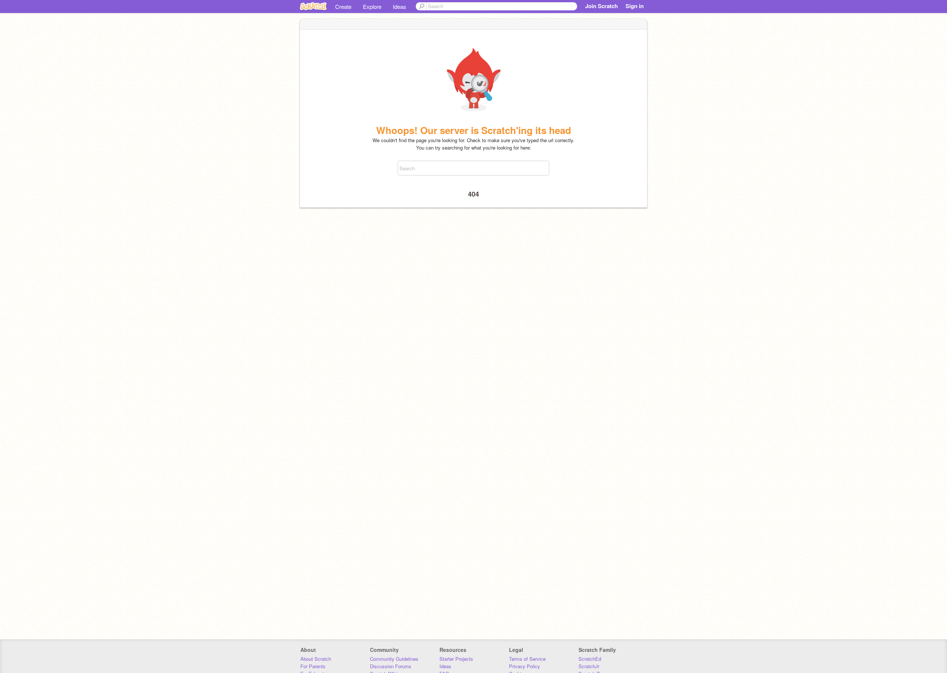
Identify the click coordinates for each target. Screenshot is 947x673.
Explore (372, 6)
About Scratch (315, 658)
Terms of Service (527, 658)
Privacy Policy (524, 666)
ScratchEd (590, 658)
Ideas (399, 6)
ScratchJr (589, 666)
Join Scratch (601, 6)
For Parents (313, 666)
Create (343, 6)
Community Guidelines (394, 658)
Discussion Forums (390, 666)
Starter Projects (456, 658)
